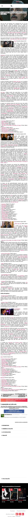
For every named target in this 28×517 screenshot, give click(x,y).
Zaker (2, 356)
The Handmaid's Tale (5, 274)
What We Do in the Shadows (13, 104)
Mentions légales (10, 514)
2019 (21, 39)
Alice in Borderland (6, 371)
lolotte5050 (4, 1)
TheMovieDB (18, 516)
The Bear (5, 187)
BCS (10, 232)
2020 (23, 39)
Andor (16, 70)
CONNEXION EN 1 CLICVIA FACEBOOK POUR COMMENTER (14, 411)
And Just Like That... (21, 329)
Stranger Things (4, 302)
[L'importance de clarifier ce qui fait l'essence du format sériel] (2, 395)
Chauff (15, 41)
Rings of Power (10, 95)
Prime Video (10, 145)
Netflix (5, 145)
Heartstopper (12, 352)
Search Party (4, 215)
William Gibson (10, 111)
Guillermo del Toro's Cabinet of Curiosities (11, 389)
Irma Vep (3, 384)
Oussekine (5, 184)
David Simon (11, 107)
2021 (26, 39)
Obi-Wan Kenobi (4, 295)
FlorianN (16, 399)
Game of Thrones (23, 255)
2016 (14, 39)
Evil (11, 195)
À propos (12, 511)
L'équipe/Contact (21, 511)
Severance (24, 32)
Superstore (7, 326)
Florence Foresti (18, 342)
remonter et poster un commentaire (21, 422)
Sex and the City (5, 329)
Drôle (12, 317)
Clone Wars (21, 78)
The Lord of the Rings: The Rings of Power (11, 125)
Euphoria (4, 375)
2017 (16, 39)
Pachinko (3, 212)
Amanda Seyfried (22, 177)
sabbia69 (23, 399)
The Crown (3, 361)
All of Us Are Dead (18, 337)
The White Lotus (5, 374)
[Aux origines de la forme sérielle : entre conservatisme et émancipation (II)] (26, 395)
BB (15, 232)
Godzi (15, 221)
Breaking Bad (16, 88)
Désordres (10, 342)
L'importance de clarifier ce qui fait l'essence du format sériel (8, 395)
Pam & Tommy (5, 216)
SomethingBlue (17, 308)
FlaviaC (7, 400)
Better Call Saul (17, 81)
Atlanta (3, 217)
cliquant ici (17, 408)
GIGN (14, 1)
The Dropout (11, 179)
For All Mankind (5, 214)
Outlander (11, 333)
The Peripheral (10, 110)
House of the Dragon (17, 161)
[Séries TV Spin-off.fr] (7, 6)
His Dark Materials (6, 372)
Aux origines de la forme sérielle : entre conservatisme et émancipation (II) (20, 395)
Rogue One (8, 75)
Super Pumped (21, 173)
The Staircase (5, 218)
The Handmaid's (20, 275)
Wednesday (10, 161)
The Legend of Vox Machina (7, 132)
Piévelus (22, 250)
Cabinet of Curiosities (7, 353)
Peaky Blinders (5, 362)
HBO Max (16, 145)
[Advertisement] (13, 457)
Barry (2, 208)
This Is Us (4, 364)
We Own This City (5, 129)
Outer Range (4, 380)
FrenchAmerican (12, 400)
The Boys (18, 32)
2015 (11, 39)
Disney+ (2, 266)
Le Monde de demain (6, 219)
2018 (18, 39)
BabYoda (2, 377)
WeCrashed (15, 173)
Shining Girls (4, 381)
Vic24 (15, 134)
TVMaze (13, 516)
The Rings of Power (12, 32)
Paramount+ (3, 146)
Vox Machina (4, 113)
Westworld (3, 99)
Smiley (5, 348)
